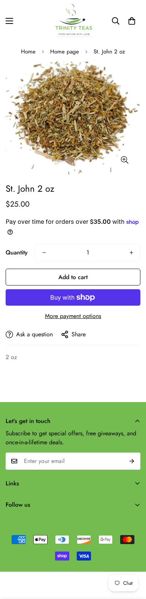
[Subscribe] (132, 461)
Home (28, 51)
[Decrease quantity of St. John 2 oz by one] (44, 252)
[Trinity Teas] (73, 21)
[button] (131, 21)
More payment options (73, 316)
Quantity (17, 252)
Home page (64, 51)
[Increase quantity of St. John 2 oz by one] (131, 252)
